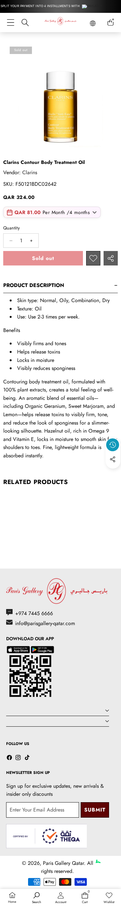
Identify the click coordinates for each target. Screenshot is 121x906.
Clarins (29, 172)
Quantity (11, 228)
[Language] (93, 23)
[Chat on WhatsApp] (101, 855)
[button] (112, 474)
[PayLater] (92, 6)
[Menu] (10, 22)
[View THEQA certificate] (46, 836)
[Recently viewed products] (112, 444)
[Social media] (112, 459)
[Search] (25, 22)
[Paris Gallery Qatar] (60, 22)
